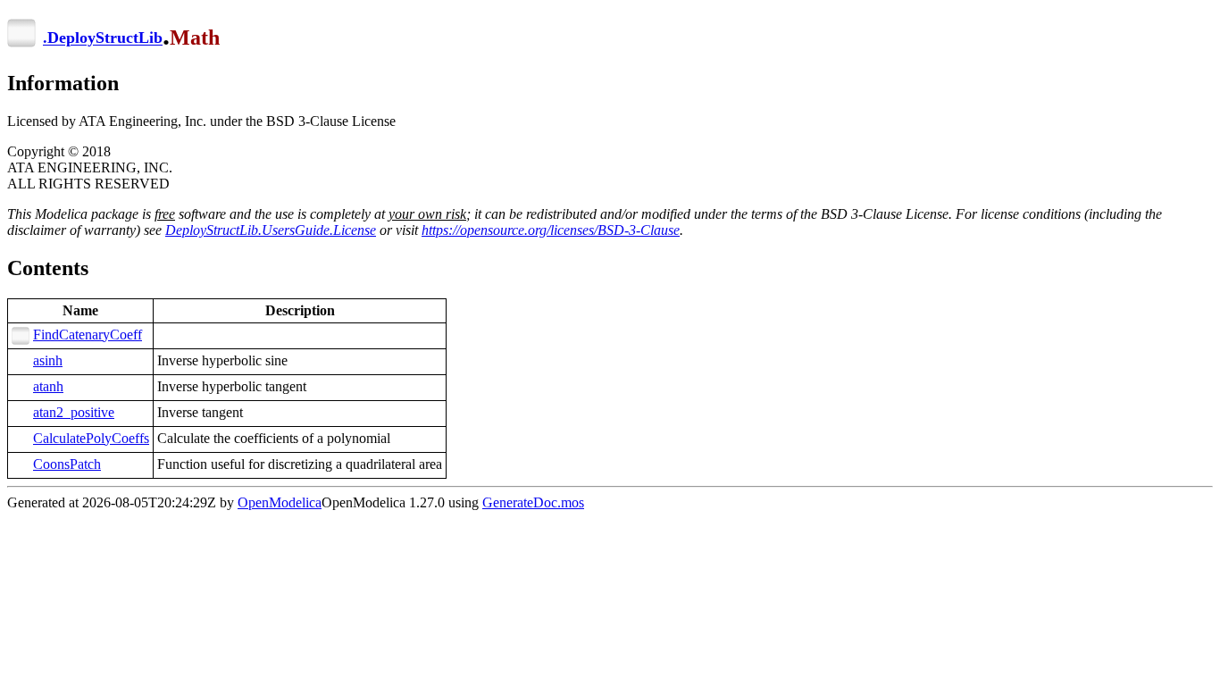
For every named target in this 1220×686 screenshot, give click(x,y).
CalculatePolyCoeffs (91, 438)
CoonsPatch (67, 464)
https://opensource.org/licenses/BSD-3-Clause (551, 230)
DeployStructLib (105, 38)
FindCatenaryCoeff (87, 334)
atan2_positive (73, 412)
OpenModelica (280, 502)
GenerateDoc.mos (533, 502)
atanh (48, 386)
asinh (48, 360)
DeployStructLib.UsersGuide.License (270, 230)
